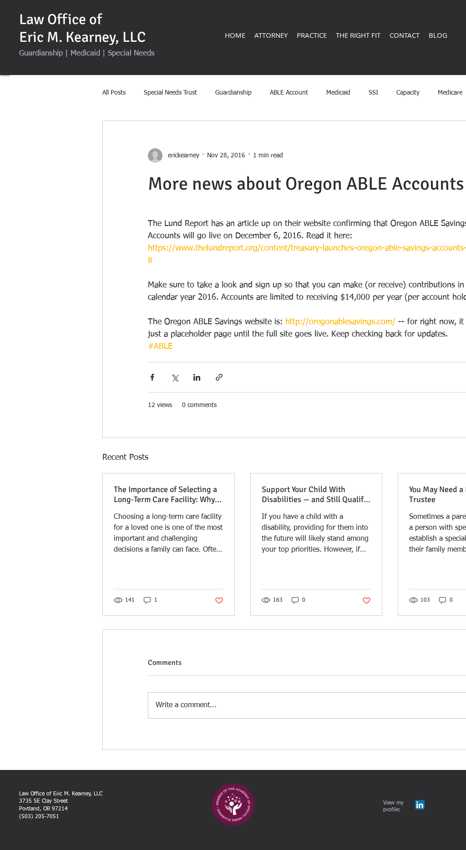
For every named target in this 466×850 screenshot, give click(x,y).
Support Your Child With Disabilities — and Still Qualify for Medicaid (314, 494)
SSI (373, 93)
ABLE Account (289, 93)
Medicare (450, 93)
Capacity (408, 93)
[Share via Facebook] (152, 377)
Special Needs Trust (170, 93)
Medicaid (338, 93)
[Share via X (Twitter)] (174, 377)
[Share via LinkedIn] (196, 377)
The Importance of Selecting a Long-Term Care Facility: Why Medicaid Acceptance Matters (165, 494)
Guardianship (233, 93)
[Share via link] (219, 377)
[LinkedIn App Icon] (420, 805)
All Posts (114, 93)
